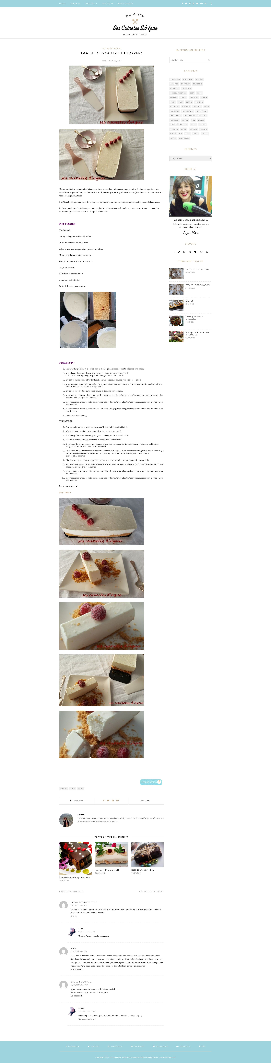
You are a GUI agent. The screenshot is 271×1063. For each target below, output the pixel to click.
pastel (201, 120)
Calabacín (197, 84)
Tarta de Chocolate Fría (142, 870)
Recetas (90, 4)
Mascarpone (176, 115)
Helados (197, 106)
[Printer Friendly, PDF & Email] (151, 782)
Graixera (186, 106)
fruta (180, 102)
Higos (206, 106)
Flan (173, 102)
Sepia (187, 133)
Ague (147, 800)
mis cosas (175, 120)
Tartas (72, 788)
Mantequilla (201, 111)
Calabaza (175, 88)
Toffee (205, 133)
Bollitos (174, 84)
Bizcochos (188, 79)
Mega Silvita (65, 492)
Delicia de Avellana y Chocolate (74, 877)
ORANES (189, 301)
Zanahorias (184, 138)
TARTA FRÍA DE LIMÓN (107, 870)
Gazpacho (175, 106)
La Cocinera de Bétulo (84, 902)
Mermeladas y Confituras (195, 115)
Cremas (183, 97)
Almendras (175, 79)
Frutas (189, 102)
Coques (174, 97)
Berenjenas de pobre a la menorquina (197, 333)
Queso (183, 129)
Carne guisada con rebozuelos (194, 318)
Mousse (185, 120)
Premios (202, 124)
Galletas (199, 102)
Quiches (193, 129)
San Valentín (176, 133)
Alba (73, 948)
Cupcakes (194, 97)
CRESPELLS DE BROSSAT (197, 269)
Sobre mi (76, 4)
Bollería (199, 79)
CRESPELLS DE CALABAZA (197, 285)
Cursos (204, 97)
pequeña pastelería (179, 124)
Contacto (107, 4)
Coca (192, 93)
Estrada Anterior (71, 891)
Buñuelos (185, 84)
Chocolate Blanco (178, 93)
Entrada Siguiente (151, 891)
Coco (199, 93)
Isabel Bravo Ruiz (81, 982)
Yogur (80, 788)
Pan (193, 120)
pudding (174, 129)
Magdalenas (187, 111)
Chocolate (186, 88)
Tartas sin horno (111, 48)
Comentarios (76, 800)
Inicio (62, 4)
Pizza (193, 124)
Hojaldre (175, 111)
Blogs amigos (125, 4)
